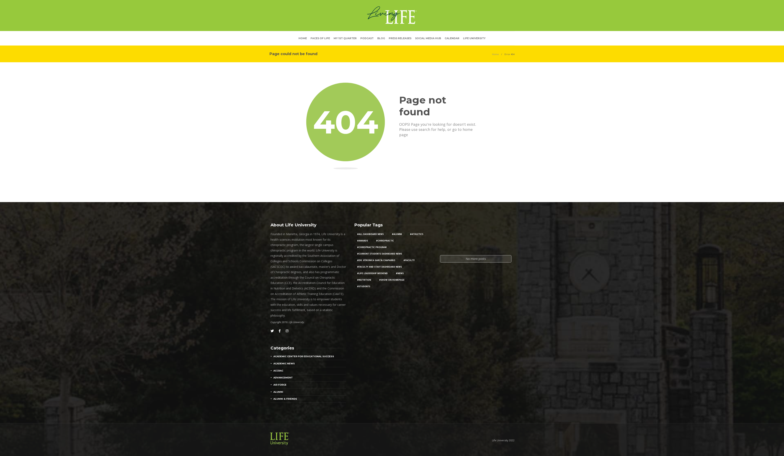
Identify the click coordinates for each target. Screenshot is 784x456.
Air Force (279, 384)
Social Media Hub (428, 38)
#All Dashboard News (370, 234)
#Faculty (409, 260)
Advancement (283, 377)
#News (400, 273)
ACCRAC (278, 370)
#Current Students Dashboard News (379, 253)
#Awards (362, 240)
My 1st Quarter (345, 38)
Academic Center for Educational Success (303, 356)
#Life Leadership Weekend (372, 273)
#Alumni (397, 234)
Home (302, 38)
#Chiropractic (385, 240)
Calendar (452, 38)
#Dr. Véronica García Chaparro (376, 260)
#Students (363, 286)
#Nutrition (364, 279)
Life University (474, 38)
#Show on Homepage (391, 279)
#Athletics (416, 234)
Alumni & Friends (285, 398)
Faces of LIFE (320, 38)
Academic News (284, 363)
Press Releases (400, 38)
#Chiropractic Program (371, 247)
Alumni (278, 391)
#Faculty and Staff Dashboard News (379, 266)
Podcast (367, 38)
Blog (381, 38)
